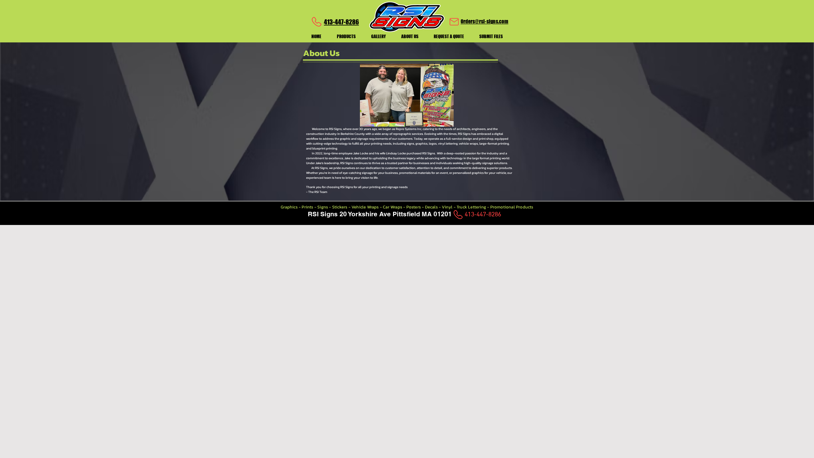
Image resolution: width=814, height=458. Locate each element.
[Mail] (454, 21)
